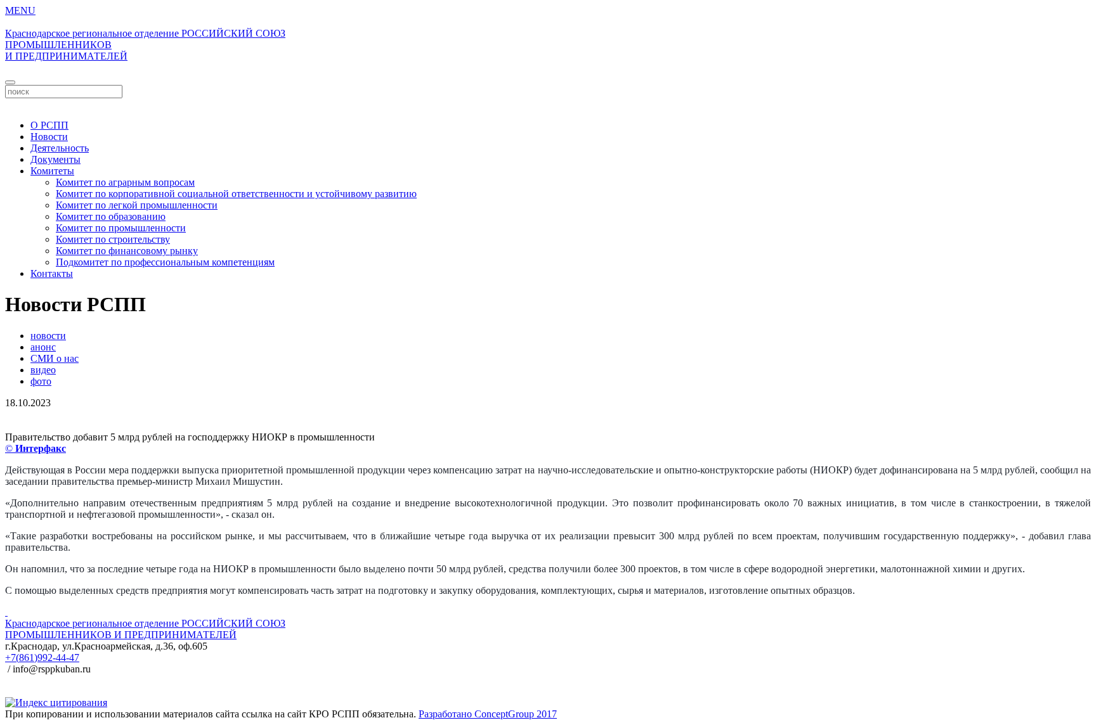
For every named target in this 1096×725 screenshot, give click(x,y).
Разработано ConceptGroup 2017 (488, 714)
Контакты (51, 273)
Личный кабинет (548, 103)
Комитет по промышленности (121, 227)
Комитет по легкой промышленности (137, 205)
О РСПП (49, 125)
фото (40, 381)
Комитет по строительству (113, 239)
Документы (55, 159)
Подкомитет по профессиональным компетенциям (165, 262)
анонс (43, 347)
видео (43, 369)
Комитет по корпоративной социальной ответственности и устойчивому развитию (236, 193)
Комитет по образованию (111, 216)
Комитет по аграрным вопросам (125, 182)
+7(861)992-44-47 (42, 657)
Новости (49, 136)
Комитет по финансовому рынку (127, 250)
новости (48, 335)
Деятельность (59, 148)
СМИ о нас (54, 358)
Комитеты (52, 170)
